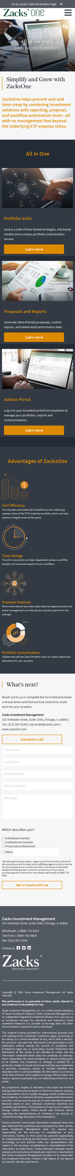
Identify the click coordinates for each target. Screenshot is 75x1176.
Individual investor (17, 838)
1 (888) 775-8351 (28, 931)
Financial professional (20, 846)
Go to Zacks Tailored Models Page (34, 4)
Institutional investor (19, 842)
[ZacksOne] (23, 12)
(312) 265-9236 (17, 724)
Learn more (19, 69)
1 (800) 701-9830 (26, 936)
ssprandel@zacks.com (44, 724)
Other (9, 852)
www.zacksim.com (14, 729)
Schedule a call (32, 739)
